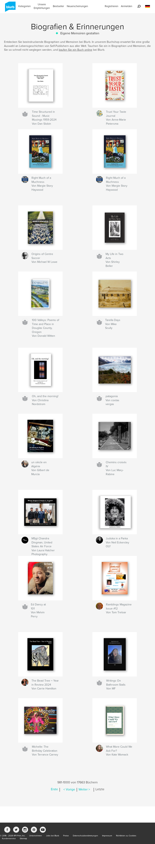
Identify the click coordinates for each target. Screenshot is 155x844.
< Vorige (69, 789)
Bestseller (58, 6)
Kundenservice (9, 838)
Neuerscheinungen (77, 6)
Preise (66, 836)
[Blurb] (9, 8)
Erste (54, 789)
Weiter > (84, 789)
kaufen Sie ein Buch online (75, 50)
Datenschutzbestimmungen (85, 836)
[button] (147, 6)
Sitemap (23, 838)
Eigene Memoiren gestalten (79, 33)
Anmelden (126, 6)
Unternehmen (35, 836)
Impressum (107, 836)
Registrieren (111, 6)
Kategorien (24, 6)
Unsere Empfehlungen (42, 6)
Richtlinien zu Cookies (126, 836)
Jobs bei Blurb (52, 836)
